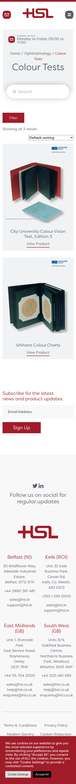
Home (15, 53)
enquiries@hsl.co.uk (19, 695)
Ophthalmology (37, 53)
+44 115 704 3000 (19, 675)
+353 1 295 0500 (56, 596)
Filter (13, 118)
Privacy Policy (56, 725)
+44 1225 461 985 (56, 675)
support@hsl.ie (19, 605)
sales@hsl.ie (20, 599)
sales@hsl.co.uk (20, 684)
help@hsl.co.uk (19, 689)
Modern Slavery (20, 734)
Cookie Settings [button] (18, 774)
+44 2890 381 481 (19, 591)
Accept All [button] (42, 774)
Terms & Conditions (20, 725)
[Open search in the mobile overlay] (38, 92)
